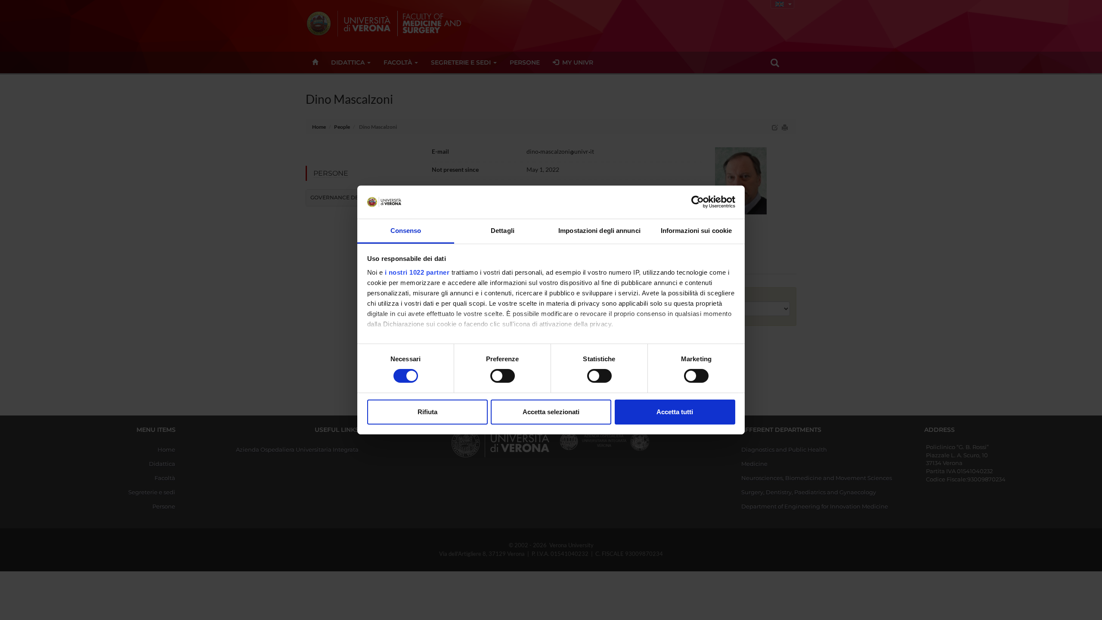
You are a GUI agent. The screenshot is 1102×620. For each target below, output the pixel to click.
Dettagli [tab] (502, 230)
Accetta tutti (674, 411)
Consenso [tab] (405, 230)
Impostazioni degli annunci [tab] (599, 230)
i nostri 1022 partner (417, 272)
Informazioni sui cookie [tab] (696, 230)
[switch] (502, 376)
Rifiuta (427, 411)
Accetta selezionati (551, 411)
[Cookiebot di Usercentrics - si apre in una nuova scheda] (697, 201)
